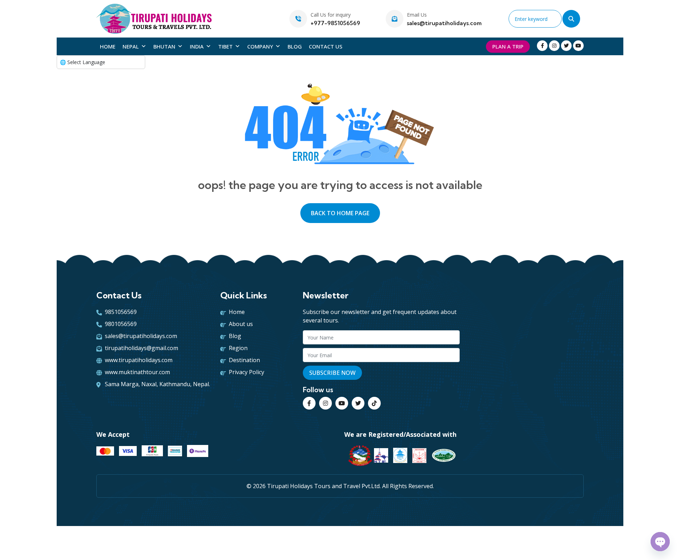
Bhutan (164, 46)
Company (260, 46)
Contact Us (325, 46)
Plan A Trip (507, 46)
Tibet (225, 46)
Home (107, 46)
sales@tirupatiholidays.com (444, 23)
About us (241, 324)
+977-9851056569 (335, 23)
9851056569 (121, 312)
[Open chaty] (660, 541)
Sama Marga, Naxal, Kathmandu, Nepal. (157, 384)
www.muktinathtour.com (137, 372)
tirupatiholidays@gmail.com (141, 348)
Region (238, 348)
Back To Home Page (340, 213)
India (197, 46)
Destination (244, 360)
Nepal (131, 46)
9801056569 (121, 324)
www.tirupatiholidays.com (138, 360)
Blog (295, 46)
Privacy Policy (246, 372)
